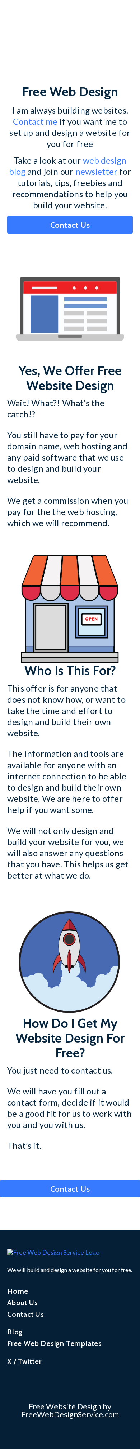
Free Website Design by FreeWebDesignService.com (70, 1410)
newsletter (96, 171)
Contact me (35, 121)
